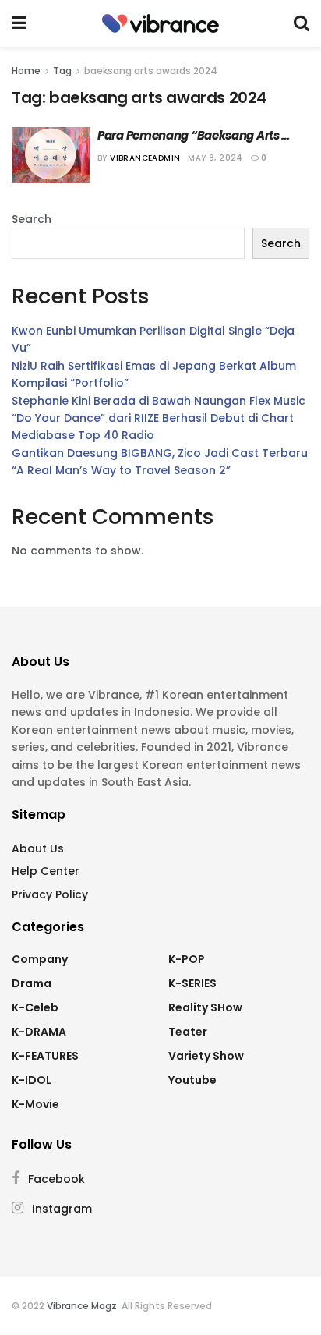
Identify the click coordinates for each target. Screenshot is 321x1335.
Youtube (192, 1080)
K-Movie (35, 1104)
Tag (62, 70)
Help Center (45, 871)
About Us (38, 848)
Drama (31, 983)
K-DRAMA (39, 1031)
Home (26, 70)
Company (40, 959)
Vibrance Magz (82, 1305)
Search (31, 219)
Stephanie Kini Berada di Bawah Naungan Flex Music (158, 401)
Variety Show (206, 1056)
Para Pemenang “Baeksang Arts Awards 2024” (189, 135)
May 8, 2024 (215, 158)
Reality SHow (205, 1007)
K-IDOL (31, 1080)
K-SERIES (192, 983)
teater (187, 1031)
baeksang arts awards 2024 (150, 70)
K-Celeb (35, 1007)
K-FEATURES (45, 1056)
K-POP (186, 959)
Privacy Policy (50, 894)
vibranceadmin (145, 158)
